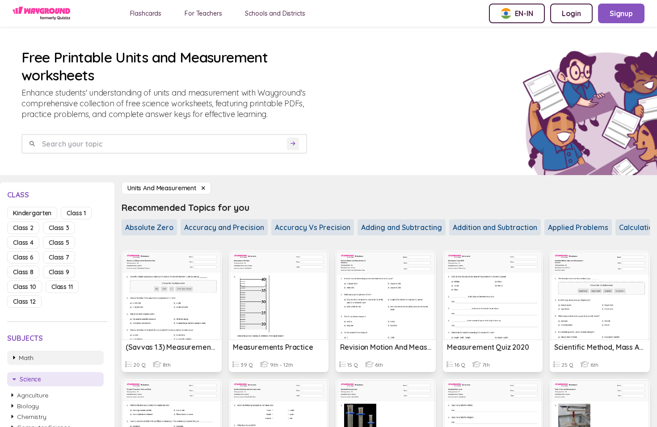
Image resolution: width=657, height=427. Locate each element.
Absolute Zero (149, 227)
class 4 (23, 243)
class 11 (62, 287)
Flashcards (146, 13)
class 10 (24, 287)
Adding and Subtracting (401, 227)
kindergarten (32, 213)
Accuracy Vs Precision (312, 227)
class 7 (59, 257)
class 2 (23, 228)
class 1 (76, 213)
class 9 (59, 272)
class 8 (23, 272)
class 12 (24, 301)
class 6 (23, 257)
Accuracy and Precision (224, 227)
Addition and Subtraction (495, 227)
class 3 (59, 228)
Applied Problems (578, 227)
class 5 (59, 243)
